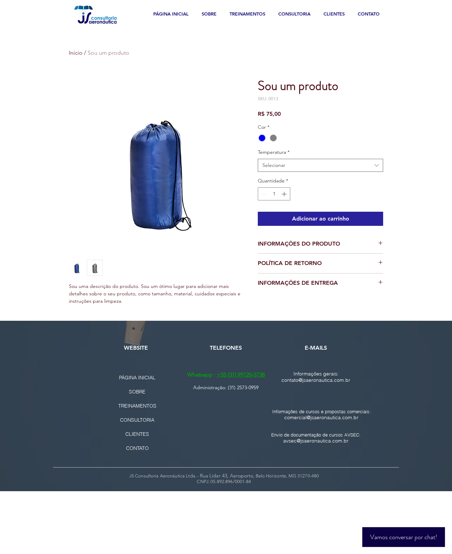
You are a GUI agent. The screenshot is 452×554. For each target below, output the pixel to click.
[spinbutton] (274, 194)
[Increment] (284, 194)
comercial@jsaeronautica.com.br (321, 417)
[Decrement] (263, 194)
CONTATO (137, 448)
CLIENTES (137, 434)
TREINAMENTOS (137, 406)
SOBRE (137, 392)
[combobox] (320, 165)
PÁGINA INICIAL (137, 377)
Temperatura (274, 152)
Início (76, 52)
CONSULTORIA (137, 420)
